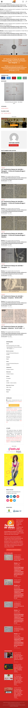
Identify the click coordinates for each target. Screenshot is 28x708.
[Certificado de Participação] (8, 582)
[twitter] (11, 496)
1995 (2, 113)
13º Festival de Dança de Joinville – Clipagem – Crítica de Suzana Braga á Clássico (13, 235)
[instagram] (14, 496)
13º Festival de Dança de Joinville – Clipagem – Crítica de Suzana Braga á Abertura (13, 203)
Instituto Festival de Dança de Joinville (11, 702)
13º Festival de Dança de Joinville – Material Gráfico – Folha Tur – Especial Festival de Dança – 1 (18, 657)
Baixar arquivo (14, 405)
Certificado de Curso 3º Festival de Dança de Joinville (19, 629)
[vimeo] (14, 500)
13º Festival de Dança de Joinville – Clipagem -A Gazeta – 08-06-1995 (12, 297)
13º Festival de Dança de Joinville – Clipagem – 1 (12, 266)
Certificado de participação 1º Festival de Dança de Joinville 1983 (19, 558)
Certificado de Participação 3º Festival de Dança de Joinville (19, 605)
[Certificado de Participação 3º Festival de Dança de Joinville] (8, 604)
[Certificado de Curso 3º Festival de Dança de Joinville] (8, 629)
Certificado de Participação (17, 582)
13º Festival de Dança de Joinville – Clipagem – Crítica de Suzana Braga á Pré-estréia (13, 171)
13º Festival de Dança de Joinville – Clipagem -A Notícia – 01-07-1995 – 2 (12, 327)
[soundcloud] (11, 500)
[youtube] (17, 496)
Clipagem (3, 167)
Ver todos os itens (13, 145)
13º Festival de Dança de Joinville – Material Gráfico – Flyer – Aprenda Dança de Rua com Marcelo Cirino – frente (18, 693)
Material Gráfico (14, 57)
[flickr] (7, 500)
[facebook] (7, 496)
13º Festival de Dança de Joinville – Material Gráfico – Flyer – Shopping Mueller (18, 668)
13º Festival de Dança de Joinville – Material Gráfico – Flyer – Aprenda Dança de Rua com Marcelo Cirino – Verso (18, 680)
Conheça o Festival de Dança (14, 549)
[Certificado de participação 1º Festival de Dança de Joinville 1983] (8, 557)
